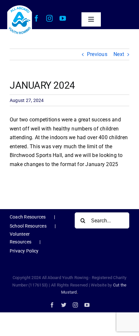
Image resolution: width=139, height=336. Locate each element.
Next (118, 54)
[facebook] (36, 18)
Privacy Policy (24, 250)
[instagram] (49, 18)
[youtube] (62, 18)
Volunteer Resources (20, 237)
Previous (97, 54)
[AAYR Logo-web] (19, 7)
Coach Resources (28, 216)
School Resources (28, 226)
